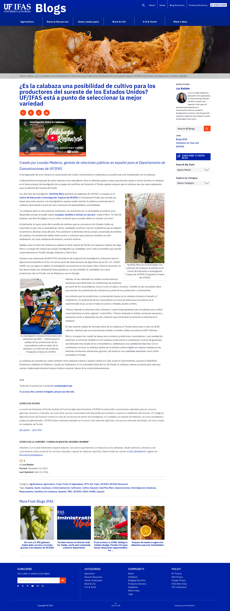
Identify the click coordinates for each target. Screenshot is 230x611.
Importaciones (122, 487)
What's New (134, 590)
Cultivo (85, 487)
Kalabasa (151, 487)
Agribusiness (36, 484)
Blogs (50, 7)
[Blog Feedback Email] (38, 586)
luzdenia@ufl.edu (63, 385)
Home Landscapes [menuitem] (88, 21)
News (30, 76)
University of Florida (182, 605)
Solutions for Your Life (187, 143)
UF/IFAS (104, 484)
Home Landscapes (93, 580)
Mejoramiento (26, 491)
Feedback (133, 577)
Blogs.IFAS (181, 139)
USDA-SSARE (89, 491)
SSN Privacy (177, 577)
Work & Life (89, 583)
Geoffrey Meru (56, 194)
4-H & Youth (90, 587)
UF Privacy (177, 573)
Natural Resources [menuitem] (58, 21)
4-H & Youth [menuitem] (150, 21)
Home (162, 5)
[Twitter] (23, 586)
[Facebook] (18, 586)
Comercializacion (61, 487)
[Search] (143, 6)
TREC (69, 491)
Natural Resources (93, 577)
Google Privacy (179, 580)
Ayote (37, 487)
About (152, 5)
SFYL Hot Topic (92, 484)
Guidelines (133, 587)
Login (130, 594)
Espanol (94, 487)
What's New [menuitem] (180, 21)
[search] (207, 128)
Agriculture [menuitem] (27, 21)
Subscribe (219, 5)
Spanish (62, 491)
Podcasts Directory (137, 583)
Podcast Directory (198, 5)
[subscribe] (63, 580)
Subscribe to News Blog (193, 156)
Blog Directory (177, 5)
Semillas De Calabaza (46, 491)
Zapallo (100, 491)
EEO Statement (179, 587)
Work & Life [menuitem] (119, 21)
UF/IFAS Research (119, 484)
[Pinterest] (27, 586)
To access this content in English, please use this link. (47, 391)
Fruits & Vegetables (73, 484)
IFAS (192, 605)
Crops (59, 484)
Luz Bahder (183, 88)
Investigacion (138, 487)
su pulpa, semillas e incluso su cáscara (75, 214)
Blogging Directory (136, 580)
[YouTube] (33, 586)
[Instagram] (43, 586)
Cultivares (76, 487)
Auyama (29, 487)
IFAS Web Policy (179, 583)
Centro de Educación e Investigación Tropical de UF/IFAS (48, 197)
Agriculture (49, 484)
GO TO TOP (116, 605)
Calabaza (46, 487)
